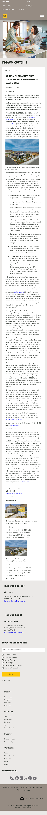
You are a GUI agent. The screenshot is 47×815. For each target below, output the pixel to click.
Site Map (27, 790)
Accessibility (38, 787)
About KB (10, 717)
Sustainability (11, 742)
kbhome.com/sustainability (14, 419)
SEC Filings (9, 663)
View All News (9, 71)
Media (8, 761)
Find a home (10, 697)
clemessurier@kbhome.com (14, 493)
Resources (10, 703)
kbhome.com (14, 425)
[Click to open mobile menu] (41, 15)
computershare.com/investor (14, 632)
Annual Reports (10, 660)
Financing (10, 705)
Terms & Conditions (10, 787)
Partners (9, 722)
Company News (10, 655)
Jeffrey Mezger (19, 292)
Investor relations (12, 739)
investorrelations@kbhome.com (15, 601)
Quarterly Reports (11, 657)
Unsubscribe (6, 680)
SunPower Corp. (10, 124)
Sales (8, 753)
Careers (9, 725)
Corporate (10, 759)
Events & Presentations (12, 668)
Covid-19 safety (11, 728)
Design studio (11, 700)
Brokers (9, 764)
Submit (11, 674)
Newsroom (10, 719)
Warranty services (12, 756)
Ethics (19, 790)
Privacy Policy (25, 787)
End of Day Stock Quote (13, 665)
